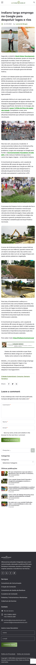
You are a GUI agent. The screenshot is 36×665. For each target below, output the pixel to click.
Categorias (5, 459)
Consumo (20, 376)
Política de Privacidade (8, 654)
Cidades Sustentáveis (8, 376)
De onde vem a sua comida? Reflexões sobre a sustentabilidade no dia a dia (20, 503)
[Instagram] (2, 573)
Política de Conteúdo (23, 654)
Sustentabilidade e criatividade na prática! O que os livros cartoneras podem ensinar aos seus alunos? (22, 487)
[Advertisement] (18, 528)
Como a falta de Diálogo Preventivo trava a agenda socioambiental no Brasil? (21, 495)
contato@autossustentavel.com (15, 620)
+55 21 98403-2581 (10, 616)
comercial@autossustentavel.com (15, 622)
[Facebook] (10, 573)
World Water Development (24, 56)
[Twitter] (14, 573)
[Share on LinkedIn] (16, 383)
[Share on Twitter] (12, 383)
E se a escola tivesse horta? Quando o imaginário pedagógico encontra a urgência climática (20, 480)
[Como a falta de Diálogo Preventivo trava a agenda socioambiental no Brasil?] (4, 496)
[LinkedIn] (6, 573)
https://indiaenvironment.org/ (23, 338)
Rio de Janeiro (9, 611)
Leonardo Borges (21, 24)
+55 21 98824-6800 (10, 614)
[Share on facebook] (8, 383)
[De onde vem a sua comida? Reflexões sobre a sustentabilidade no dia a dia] (4, 504)
